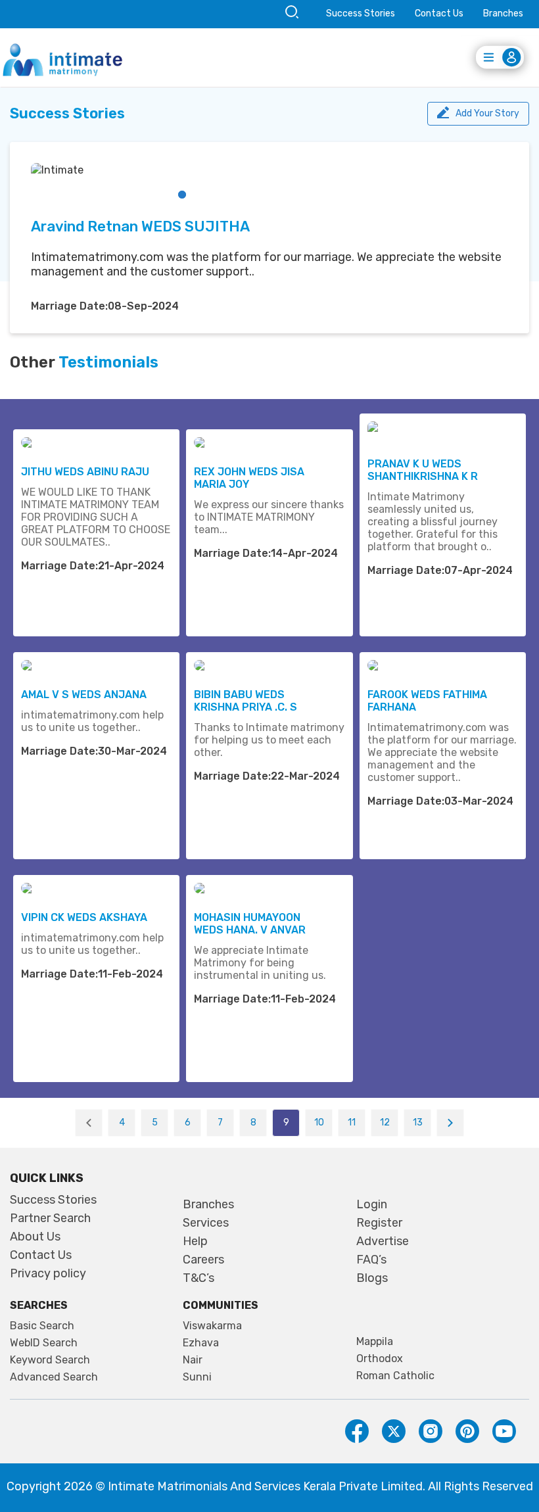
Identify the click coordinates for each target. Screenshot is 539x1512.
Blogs (372, 1278)
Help (195, 1241)
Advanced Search (54, 1377)
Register (379, 1223)
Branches (503, 13)
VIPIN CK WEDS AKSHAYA (84, 917)
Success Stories (360, 13)
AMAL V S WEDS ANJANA (84, 694)
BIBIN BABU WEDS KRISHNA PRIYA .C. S (245, 700)
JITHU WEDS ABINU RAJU (85, 471)
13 (418, 1122)
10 (319, 1122)
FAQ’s (371, 1259)
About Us (35, 1236)
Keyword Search (50, 1360)
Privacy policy (48, 1273)
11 (352, 1122)
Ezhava (201, 1343)
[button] (182, 195)
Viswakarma (212, 1326)
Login (371, 1204)
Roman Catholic (395, 1376)
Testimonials (108, 362)
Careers (203, 1259)
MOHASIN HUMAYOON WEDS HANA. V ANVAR (250, 923)
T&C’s (198, 1278)
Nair (192, 1360)
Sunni (197, 1377)
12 (385, 1122)
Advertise (382, 1241)
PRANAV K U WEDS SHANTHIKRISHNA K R (422, 470)
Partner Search (50, 1218)
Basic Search (42, 1326)
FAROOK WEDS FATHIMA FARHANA (427, 700)
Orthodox (379, 1359)
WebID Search (44, 1343)
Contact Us (439, 13)
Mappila (374, 1341)
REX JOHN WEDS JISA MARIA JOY (249, 477)
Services (206, 1223)
